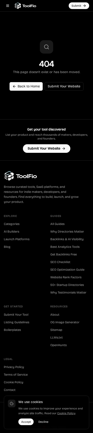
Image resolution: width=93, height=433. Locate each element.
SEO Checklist (60, 262)
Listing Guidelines (16, 322)
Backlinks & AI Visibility (67, 239)
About (54, 315)
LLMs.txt (56, 337)
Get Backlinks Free (63, 254)
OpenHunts (58, 345)
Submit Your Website (64, 86)
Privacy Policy (14, 367)
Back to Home (29, 86)
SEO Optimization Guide (67, 270)
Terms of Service (16, 375)
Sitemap (56, 330)
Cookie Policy (13, 382)
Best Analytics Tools (65, 247)
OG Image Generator (64, 322)
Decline (43, 421)
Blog (7, 247)
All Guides (57, 224)
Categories (12, 224)
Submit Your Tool (16, 315)
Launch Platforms (17, 239)
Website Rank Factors (66, 277)
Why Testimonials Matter (68, 292)
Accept (26, 421)
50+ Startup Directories (67, 285)
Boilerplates (12, 330)
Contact (10, 390)
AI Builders (11, 232)
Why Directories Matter (67, 232)
